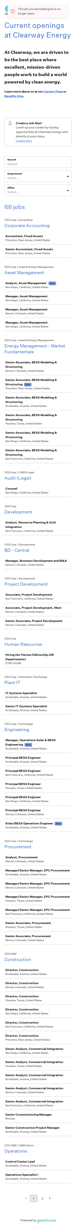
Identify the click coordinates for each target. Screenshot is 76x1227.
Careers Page (53, 91)
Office (11, 187)
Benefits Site (13, 96)
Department (14, 173)
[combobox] (7, 178)
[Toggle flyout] (68, 176)
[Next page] (50, 1198)
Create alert (24, 141)
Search (11, 159)
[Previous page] (26, 1198)
